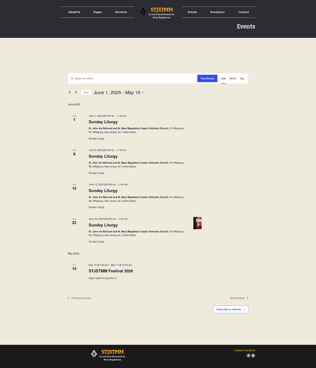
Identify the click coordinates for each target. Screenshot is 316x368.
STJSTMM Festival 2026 (111, 271)
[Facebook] (248, 355)
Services (121, 12)
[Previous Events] (70, 92)
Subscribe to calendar (229, 309)
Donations (217, 12)
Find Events (207, 78)
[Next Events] (76, 92)
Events (192, 12)
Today (86, 92)
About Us (74, 12)
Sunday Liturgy (103, 121)
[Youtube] (253, 355)
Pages (97, 12)
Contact (243, 12)
